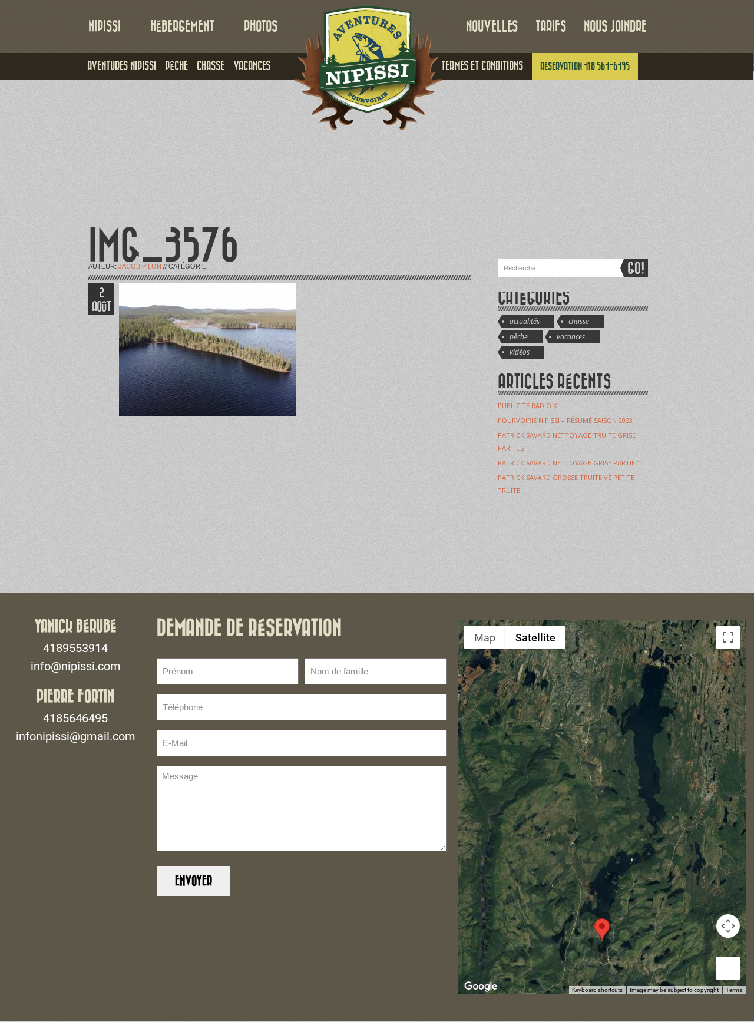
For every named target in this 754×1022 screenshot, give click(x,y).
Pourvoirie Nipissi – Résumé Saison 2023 (565, 420)
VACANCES (251, 66)
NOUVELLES (492, 26)
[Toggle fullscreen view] (728, 637)
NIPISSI (104, 26)
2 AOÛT (101, 300)
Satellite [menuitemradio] (535, 637)
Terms (734, 990)
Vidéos (520, 352)
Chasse (578, 321)
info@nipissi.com (76, 666)
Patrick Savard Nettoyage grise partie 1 (569, 462)
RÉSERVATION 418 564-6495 (585, 66)
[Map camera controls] (728, 926)
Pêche (519, 337)
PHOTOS (260, 26)
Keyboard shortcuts (597, 990)
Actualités (525, 321)
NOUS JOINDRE (615, 26)
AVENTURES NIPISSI (121, 66)
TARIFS (550, 26)
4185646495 (75, 718)
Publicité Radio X (527, 405)
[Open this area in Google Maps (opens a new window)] (480, 986)
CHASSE (210, 66)
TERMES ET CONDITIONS (482, 66)
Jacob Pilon (139, 266)
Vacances (571, 337)
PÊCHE (176, 66)
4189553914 (75, 647)
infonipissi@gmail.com (75, 736)
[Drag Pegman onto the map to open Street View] (728, 968)
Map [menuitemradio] (484, 637)
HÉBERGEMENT (182, 26)
